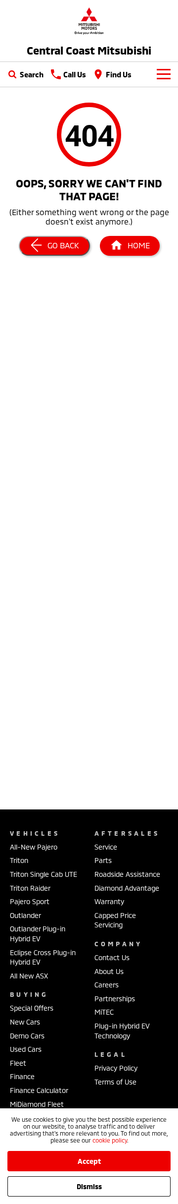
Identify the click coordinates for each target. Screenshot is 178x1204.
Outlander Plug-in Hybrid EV (37, 933)
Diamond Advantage (126, 888)
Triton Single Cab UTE (43, 874)
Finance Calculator (39, 1090)
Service (105, 847)
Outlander (25, 915)
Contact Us (112, 957)
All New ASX (29, 976)
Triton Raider (30, 888)
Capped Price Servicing (115, 920)
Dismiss (89, 1186)
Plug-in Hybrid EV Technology (122, 1031)
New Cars (25, 1022)
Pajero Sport (29, 901)
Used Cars (26, 1049)
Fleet (18, 1063)
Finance (22, 1076)
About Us (109, 971)
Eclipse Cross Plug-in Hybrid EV (43, 957)
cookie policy (109, 1140)
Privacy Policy (115, 1068)
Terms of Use (115, 1082)
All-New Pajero (33, 847)
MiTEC (104, 1012)
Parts (103, 860)
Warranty (109, 901)
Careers (106, 984)
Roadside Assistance (127, 874)
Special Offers (31, 1008)
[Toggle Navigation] (164, 74)
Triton (19, 860)
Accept (89, 1161)
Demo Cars (27, 1036)
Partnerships (114, 998)
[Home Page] (89, 20)
